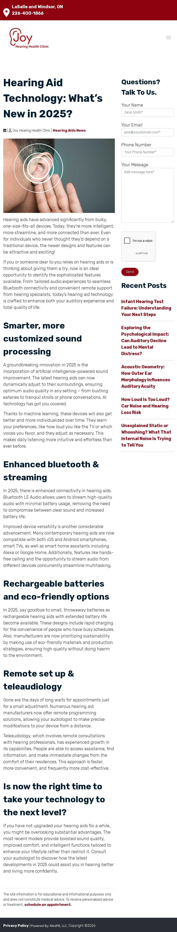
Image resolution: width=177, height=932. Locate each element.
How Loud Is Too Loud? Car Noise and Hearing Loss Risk (145, 406)
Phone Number (136, 144)
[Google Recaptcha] (147, 247)
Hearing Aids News (69, 130)
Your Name (132, 105)
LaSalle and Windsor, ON (37, 6)
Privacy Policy (16, 926)
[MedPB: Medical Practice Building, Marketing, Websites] (49, 926)
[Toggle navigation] (169, 37)
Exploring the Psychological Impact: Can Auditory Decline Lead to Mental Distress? (145, 340)
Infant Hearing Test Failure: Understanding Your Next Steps (146, 308)
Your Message (134, 164)
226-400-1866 (28, 13)
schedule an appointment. (48, 905)
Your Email (131, 125)
